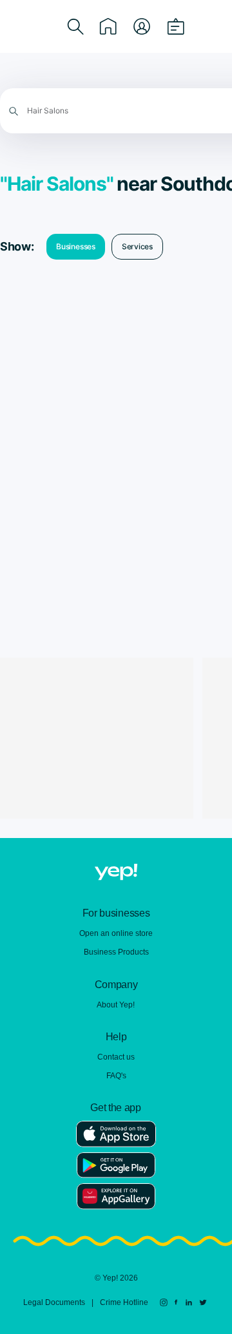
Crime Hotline (124, 1302)
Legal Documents (54, 1302)
